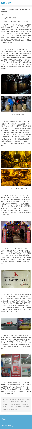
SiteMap (10, 426)
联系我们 (4, 426)
